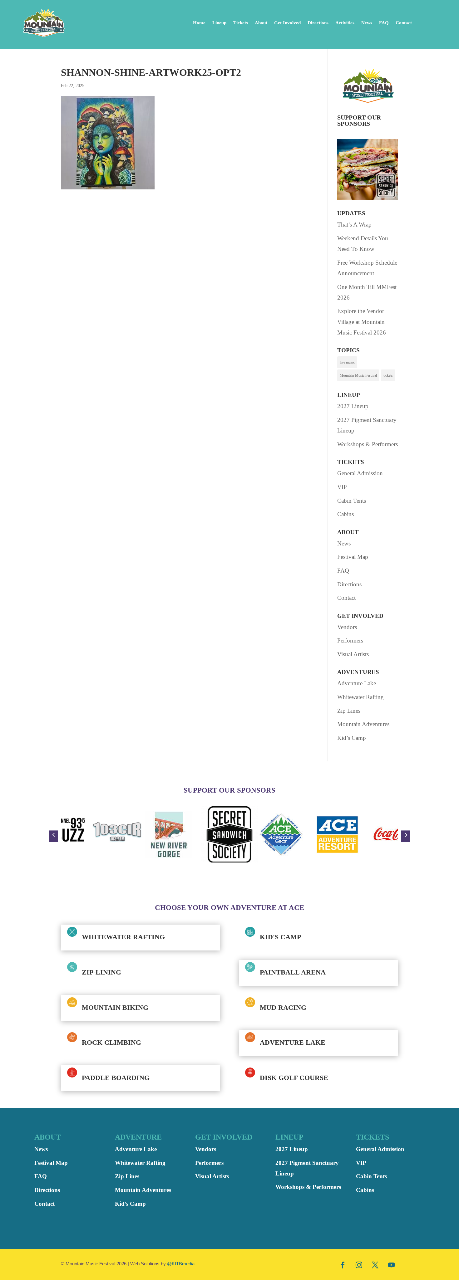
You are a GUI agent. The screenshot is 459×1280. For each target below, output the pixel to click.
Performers (350, 640)
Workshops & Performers (367, 444)
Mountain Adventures (363, 724)
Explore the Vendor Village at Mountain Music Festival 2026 (361, 321)
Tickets (240, 22)
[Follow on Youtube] (391, 1264)
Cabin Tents (351, 500)
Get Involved (287, 22)
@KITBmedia (181, 1263)
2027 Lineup (352, 406)
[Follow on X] (375, 1264)
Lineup (219, 22)
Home (199, 22)
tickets (388, 375)
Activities (344, 22)
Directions (318, 22)
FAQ (384, 22)
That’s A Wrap (354, 224)
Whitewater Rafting (360, 697)
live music (347, 362)
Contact (404, 22)
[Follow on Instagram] (359, 1264)
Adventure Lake (356, 683)
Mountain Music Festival (358, 375)
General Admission (360, 473)
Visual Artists (353, 654)
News (366, 22)
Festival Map (352, 557)
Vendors (347, 627)
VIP (342, 487)
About (261, 22)
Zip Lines (348, 710)
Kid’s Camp (351, 738)
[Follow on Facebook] (342, 1264)
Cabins (345, 514)
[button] (53, 836)
